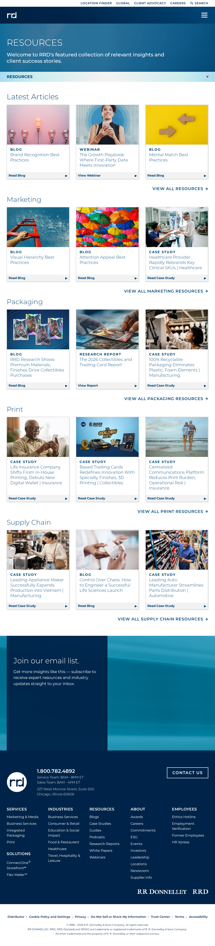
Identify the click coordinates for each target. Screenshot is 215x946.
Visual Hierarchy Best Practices (32, 260)
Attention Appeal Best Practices (103, 260)
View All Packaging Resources (163, 398)
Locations (139, 864)
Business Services (22, 824)
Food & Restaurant (63, 842)
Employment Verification (183, 826)
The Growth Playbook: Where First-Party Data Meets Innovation (104, 160)
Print (11, 842)
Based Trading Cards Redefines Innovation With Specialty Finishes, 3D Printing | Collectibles (107, 474)
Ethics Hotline (184, 817)
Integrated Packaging (16, 832)
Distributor (16, 917)
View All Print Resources (170, 511)
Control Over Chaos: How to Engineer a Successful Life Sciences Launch (105, 585)
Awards (137, 817)
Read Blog (39, 175)
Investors (138, 851)
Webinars (97, 857)
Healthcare (57, 849)
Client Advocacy (150, 3)
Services (17, 809)
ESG (134, 837)
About (138, 809)
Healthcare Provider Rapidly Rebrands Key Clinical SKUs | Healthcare (175, 262)
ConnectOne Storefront (19, 865)
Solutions (19, 854)
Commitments (143, 830)
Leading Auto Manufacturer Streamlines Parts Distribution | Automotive (176, 587)
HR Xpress (180, 842)
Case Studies (100, 824)
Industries (60, 809)
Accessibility (198, 917)
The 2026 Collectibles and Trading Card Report (106, 362)
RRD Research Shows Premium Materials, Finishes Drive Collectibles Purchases (37, 367)
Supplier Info (141, 877)
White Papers (100, 851)
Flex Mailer (17, 875)
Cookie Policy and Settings (49, 917)
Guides (95, 830)
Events (136, 844)
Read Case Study (177, 278)
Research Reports (104, 844)
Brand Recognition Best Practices (35, 157)
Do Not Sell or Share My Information (118, 917)
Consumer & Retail (63, 824)
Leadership (140, 857)
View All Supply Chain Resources (160, 619)
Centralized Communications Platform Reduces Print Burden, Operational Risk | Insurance (176, 477)
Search (201, 3)
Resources (101, 809)
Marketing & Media (22, 817)
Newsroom (140, 871)
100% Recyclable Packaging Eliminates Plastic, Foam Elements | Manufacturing (174, 367)
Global (123, 3)
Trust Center (160, 917)
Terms (179, 917)
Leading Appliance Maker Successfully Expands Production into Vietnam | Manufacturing (37, 587)
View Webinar (108, 175)
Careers (178, 3)
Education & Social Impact (63, 832)
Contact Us (187, 772)
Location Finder (96, 3)
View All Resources (177, 188)
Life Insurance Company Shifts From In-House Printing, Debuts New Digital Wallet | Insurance (36, 474)
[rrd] (11, 15)
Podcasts (97, 837)
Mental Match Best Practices (168, 157)
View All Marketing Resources (163, 291)
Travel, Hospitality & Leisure (64, 858)
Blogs (94, 817)
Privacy (80, 917)
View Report (108, 385)
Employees (184, 809)
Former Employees (188, 835)
